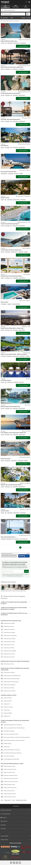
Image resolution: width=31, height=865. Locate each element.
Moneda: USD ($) (4, 839)
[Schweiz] (25, 852)
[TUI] (25, 846)
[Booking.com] (15, 847)
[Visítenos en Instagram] (14, 863)
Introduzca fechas (23, 46)
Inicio (2, 800)
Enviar (26, 571)
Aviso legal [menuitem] (3, 828)
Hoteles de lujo (7, 800)
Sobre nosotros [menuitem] (4, 821)
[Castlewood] (5, 857)
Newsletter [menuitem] (3, 824)
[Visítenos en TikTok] (20, 863)
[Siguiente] (28, 547)
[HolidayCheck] (5, 852)
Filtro (29, 17)
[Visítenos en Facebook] (11, 863)
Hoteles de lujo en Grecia (21, 800)
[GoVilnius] (15, 857)
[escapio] (5, 2)
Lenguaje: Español (4, 835)
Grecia (13, 800)
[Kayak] (5, 847)
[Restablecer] (29, 10)
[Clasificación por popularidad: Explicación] (12, 18)
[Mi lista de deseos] (26, 2)
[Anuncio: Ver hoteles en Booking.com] (23, 555)
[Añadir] (29, 25)
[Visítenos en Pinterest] (17, 863)
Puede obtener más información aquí (15, 575)
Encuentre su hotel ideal (6, 810)
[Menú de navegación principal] (29, 2)
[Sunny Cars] (15, 852)
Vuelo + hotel (15, 7)
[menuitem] (15, 814)
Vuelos (25, 7)
